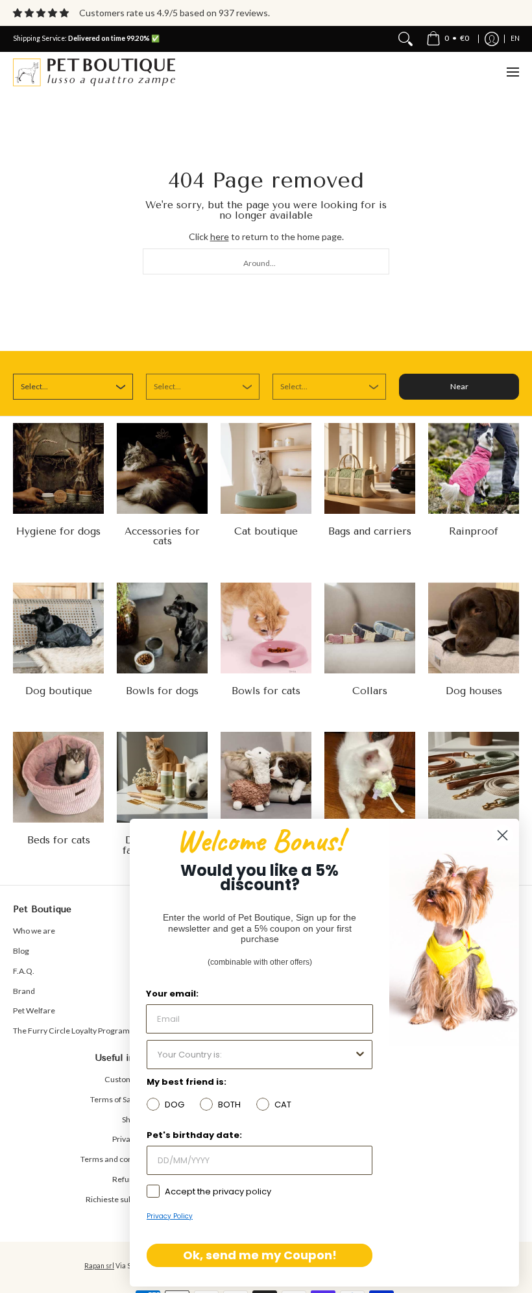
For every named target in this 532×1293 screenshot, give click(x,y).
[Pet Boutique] (94, 72)
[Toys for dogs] (266, 777)
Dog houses (474, 691)
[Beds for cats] (58, 777)
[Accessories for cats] (162, 468)
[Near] (405, 39)
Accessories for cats (162, 537)
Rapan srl (99, 1266)
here (219, 236)
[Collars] (369, 628)
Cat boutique (266, 531)
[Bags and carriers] (369, 468)
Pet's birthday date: (194, 1135)
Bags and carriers (369, 531)
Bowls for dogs (162, 691)
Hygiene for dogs (58, 531)
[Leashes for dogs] (473, 777)
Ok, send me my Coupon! (260, 1255)
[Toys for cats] (369, 777)
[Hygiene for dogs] (58, 468)
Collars (369, 691)
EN (515, 38)
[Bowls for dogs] (162, 628)
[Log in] (492, 39)
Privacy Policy (170, 1216)
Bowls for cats (266, 691)
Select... (34, 386)
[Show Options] (360, 1055)
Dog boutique (58, 691)
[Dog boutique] (58, 628)
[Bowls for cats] (266, 628)
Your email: (172, 993)
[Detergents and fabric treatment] (162, 777)
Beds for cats (58, 840)
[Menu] (512, 72)
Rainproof (473, 531)
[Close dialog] (502, 835)
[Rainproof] (473, 468)
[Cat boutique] (266, 468)
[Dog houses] (473, 628)
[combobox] (266, 261)
